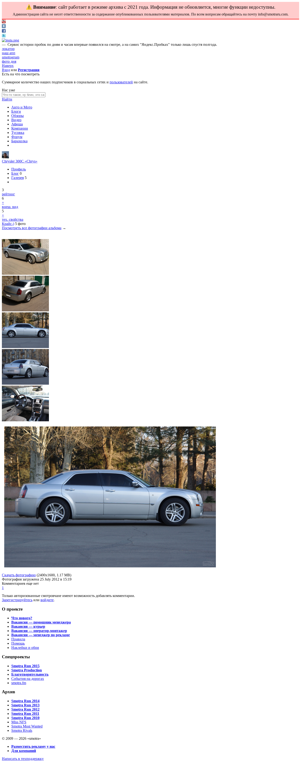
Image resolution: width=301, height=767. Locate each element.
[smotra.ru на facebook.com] (4, 31)
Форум (16, 137)
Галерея (17, 178)
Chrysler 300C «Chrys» (19, 161)
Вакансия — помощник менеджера (41, 622)
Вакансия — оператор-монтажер (39, 631)
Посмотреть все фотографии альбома (31, 228)
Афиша (17, 124)
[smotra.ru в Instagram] (10, 40)
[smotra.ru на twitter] (4, 36)
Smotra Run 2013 (25, 705)
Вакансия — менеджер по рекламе (40, 635)
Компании (19, 128)
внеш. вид (10, 207)
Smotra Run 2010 (25, 718)
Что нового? (21, 618)
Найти (7, 99)
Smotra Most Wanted (27, 726)
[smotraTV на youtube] (4, 22)
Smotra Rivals (21, 730)
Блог (15, 173)
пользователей (121, 82)
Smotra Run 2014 (25, 701)
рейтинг (8, 194)
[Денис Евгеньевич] (5, 157)
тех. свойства (12, 219)
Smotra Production (26, 670)
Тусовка (17, 133)
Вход (6, 70)
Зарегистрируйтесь (17, 600)
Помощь (18, 643)
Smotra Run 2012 (25, 709)
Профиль (18, 169)
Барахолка (19, 141)
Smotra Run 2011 (25, 714)
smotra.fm (18, 683)
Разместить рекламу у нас (33, 746)
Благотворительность (29, 674)
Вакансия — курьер (28, 626)
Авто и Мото (21, 107)
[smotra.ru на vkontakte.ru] (4, 27)
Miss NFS (18, 722)
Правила (18, 639)
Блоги (16, 111)
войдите (47, 600)
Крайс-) (8, 224)
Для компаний (23, 751)
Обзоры (17, 116)
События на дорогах (27, 679)
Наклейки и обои (25, 648)
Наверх (8, 66)
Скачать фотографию (19, 575)
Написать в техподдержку (23, 759)
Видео (16, 120)
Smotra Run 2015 (25, 666)
